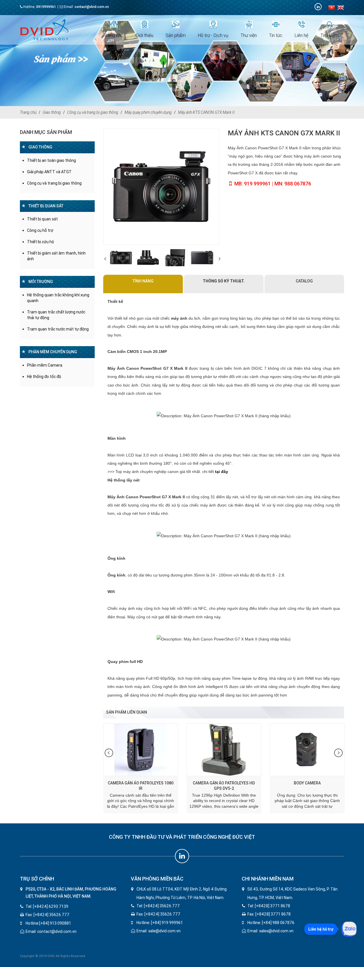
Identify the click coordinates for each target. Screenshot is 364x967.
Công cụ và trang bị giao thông (92, 112)
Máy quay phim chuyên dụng (148, 112)
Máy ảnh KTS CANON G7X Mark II (206, 112)
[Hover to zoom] (161, 186)
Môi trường (40, 281)
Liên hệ (301, 35)
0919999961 (46, 7)
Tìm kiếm (329, 35)
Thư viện (249, 35)
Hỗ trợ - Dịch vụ (213, 35)
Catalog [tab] (304, 281)
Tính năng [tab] (143, 281)
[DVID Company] (318, 6)
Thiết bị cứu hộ (40, 241)
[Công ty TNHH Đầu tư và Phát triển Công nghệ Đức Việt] (44, 29)
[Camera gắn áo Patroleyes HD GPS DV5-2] (176, 750)
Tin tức (275, 35)
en (340, 7)
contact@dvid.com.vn (92, 7)
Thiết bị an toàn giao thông (51, 160)
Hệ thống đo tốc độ (44, 376)
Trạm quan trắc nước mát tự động (58, 329)
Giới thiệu (144, 35)
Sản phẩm (176, 35)
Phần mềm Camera (44, 365)
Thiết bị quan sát (45, 206)
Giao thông (52, 112)
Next (218, 258)
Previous (104, 258)
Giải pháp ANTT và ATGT (49, 171)
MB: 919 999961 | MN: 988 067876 (272, 184)
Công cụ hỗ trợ (40, 230)
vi (331, 7)
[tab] (224, 284)
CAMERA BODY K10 (342, 783)
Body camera (259, 783)
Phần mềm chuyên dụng (52, 352)
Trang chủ (113, 35)
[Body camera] (259, 750)
